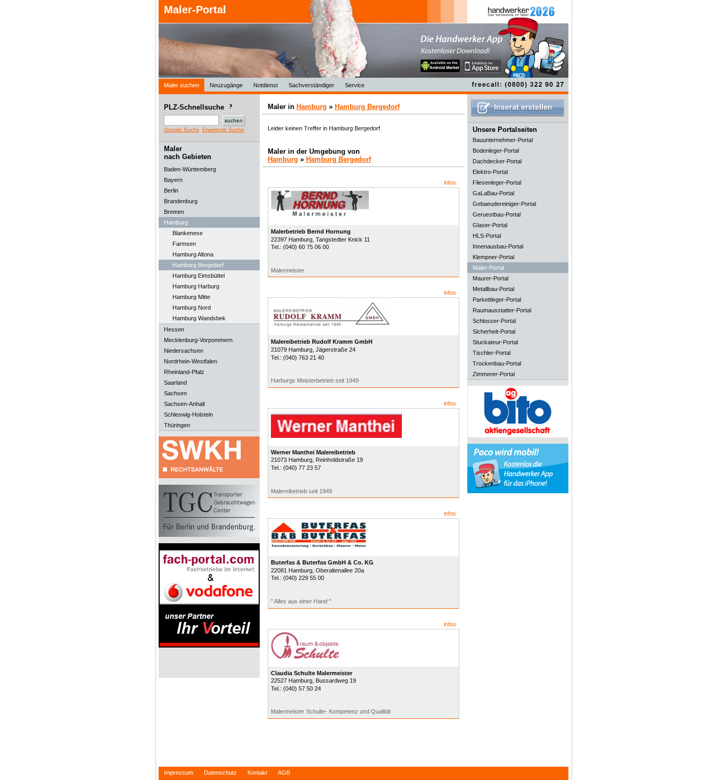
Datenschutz (220, 772)
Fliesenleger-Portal (497, 182)
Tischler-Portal (491, 353)
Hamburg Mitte (191, 297)
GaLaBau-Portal (493, 193)
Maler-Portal (195, 9)
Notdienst (265, 85)
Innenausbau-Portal (498, 246)
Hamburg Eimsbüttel (198, 275)
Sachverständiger (311, 85)
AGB (284, 772)
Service (355, 85)
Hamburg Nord (191, 307)
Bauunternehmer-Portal (503, 140)
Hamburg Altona (192, 254)
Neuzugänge (226, 85)
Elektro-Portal (490, 172)
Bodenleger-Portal (496, 150)
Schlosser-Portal (494, 321)
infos (450, 182)
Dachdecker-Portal (497, 161)
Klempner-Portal (493, 257)
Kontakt (257, 772)
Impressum (178, 772)
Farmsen (184, 243)
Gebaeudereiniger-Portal (504, 204)
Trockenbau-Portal (497, 363)
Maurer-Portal (490, 278)
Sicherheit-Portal (494, 331)
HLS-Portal (487, 236)
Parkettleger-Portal (497, 299)
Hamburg (311, 107)
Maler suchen (181, 85)
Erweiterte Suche (223, 129)
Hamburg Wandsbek (199, 318)
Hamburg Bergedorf (198, 265)
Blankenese (187, 233)
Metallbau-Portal (493, 289)
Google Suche (182, 129)
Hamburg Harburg (195, 286)
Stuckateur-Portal (495, 342)
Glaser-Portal (490, 225)
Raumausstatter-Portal (502, 310)
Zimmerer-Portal (494, 374)
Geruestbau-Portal (497, 214)
